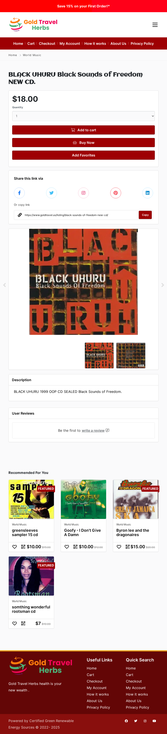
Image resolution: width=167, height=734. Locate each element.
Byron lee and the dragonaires (132, 532)
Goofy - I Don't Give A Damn (82, 532)
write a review (93, 430)
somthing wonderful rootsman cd (31, 609)
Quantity (17, 107)
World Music (32, 55)
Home (12, 55)
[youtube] (154, 720)
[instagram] (145, 720)
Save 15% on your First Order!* (83, 6)
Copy (145, 214)
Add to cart (86, 130)
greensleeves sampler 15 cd (25, 532)
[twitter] (135, 720)
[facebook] (126, 720)
